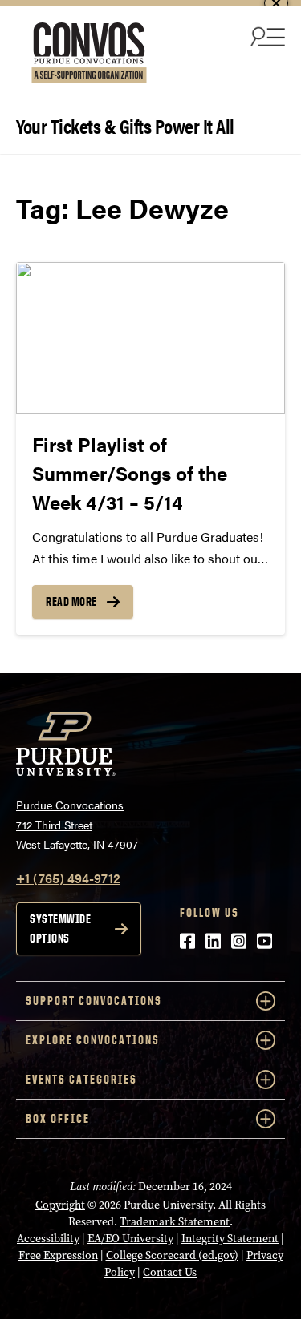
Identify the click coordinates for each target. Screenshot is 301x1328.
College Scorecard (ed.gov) (172, 1255)
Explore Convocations (93, 1039)
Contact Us (170, 1272)
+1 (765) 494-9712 (68, 878)
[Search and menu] (265, 36)
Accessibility (48, 1238)
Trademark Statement (175, 1221)
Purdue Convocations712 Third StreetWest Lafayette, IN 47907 (77, 824)
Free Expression (58, 1255)
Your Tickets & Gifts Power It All (125, 124)
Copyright (60, 1205)
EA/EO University (130, 1238)
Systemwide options (60, 928)
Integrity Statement (230, 1238)
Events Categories (81, 1079)
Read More (71, 601)
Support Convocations (94, 1000)
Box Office (58, 1118)
